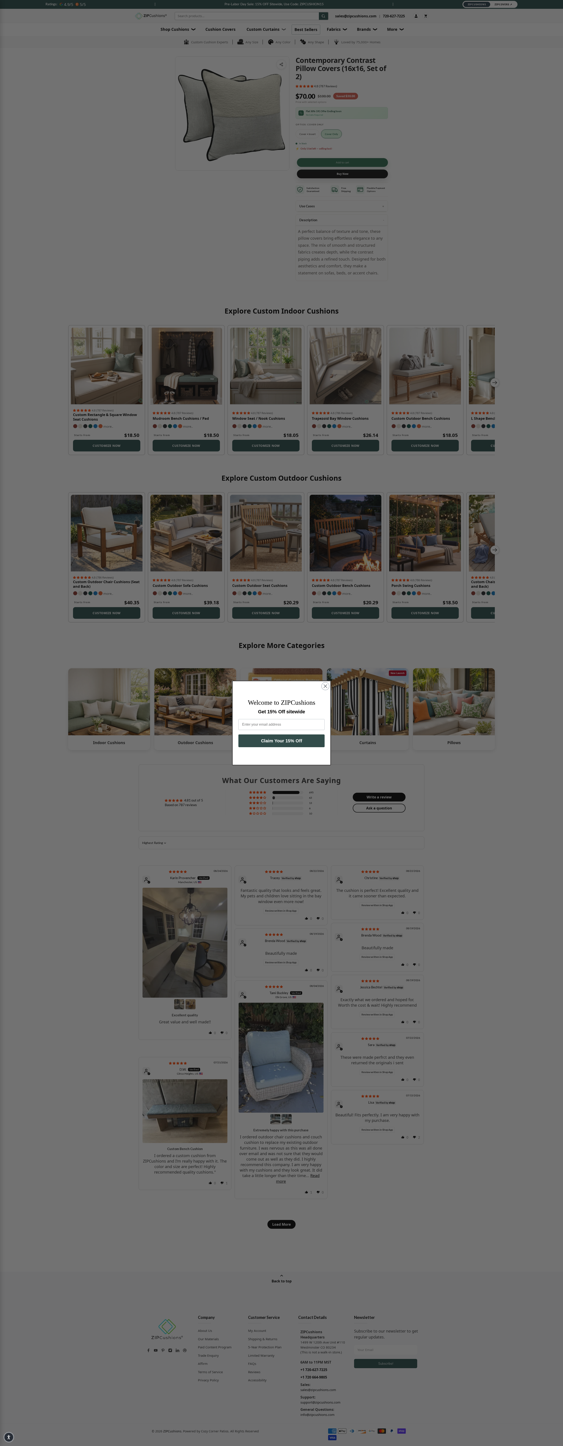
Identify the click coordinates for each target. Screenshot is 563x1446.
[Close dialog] (325, 686)
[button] (9, 1437)
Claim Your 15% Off (281, 740)
